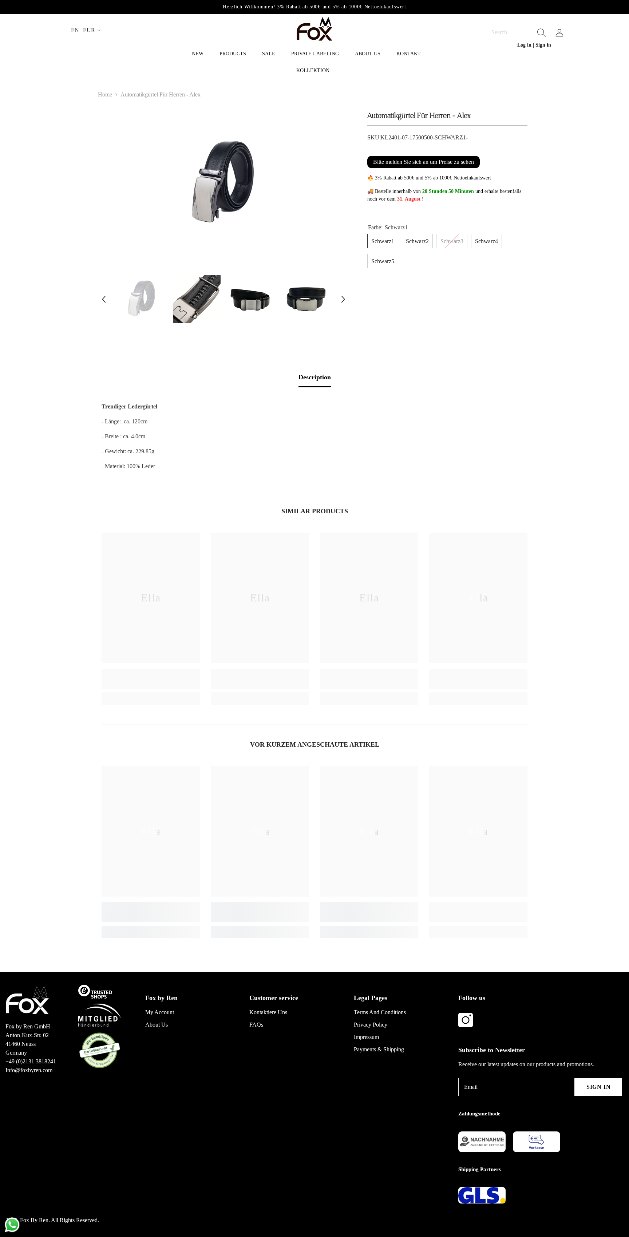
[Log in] (559, 32)
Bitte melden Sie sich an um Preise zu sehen (423, 162)
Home (105, 94)
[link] (151, 679)
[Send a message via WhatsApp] (12, 1224)
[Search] (518, 32)
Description (314, 377)
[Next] (343, 299)
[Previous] (103, 299)
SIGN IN (598, 1087)
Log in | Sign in (534, 45)
